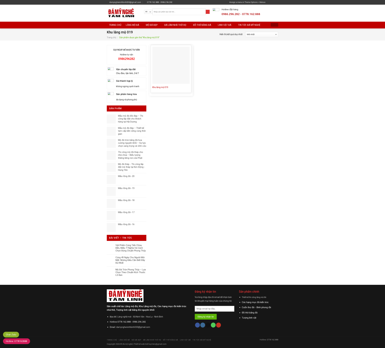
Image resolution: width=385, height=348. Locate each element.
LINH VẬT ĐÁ (224, 25)
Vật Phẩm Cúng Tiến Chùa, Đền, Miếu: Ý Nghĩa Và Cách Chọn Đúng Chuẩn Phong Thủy (131, 248)
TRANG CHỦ (115, 25)
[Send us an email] (277, 2)
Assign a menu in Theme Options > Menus (247, 2)
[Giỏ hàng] (274, 25)
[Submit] (208, 12)
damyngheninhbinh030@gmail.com (133, 327)
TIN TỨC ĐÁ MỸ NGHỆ (249, 25)
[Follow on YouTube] (218, 325)
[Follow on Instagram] (271, 2)
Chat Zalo (11, 334)
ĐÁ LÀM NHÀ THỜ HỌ (175, 25)
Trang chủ (111, 37)
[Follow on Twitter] (274, 2)
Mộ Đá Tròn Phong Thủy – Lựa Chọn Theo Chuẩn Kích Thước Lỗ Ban (131, 272)
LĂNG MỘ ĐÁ (132, 25)
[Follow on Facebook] (268, 2)
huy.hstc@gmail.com (157, 344)
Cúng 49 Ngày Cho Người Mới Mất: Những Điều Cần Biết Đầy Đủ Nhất (130, 260)
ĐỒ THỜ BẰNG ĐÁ (202, 25)
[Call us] (213, 325)
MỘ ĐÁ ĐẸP (152, 25)
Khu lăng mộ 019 (160, 87)
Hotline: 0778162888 (16, 341)
